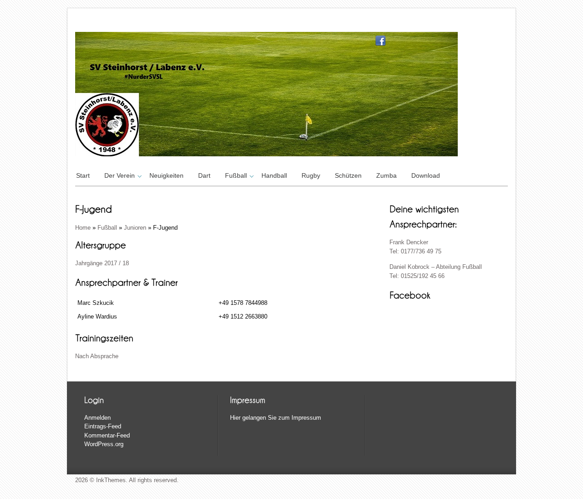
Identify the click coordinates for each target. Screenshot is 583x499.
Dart (204, 175)
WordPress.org (103, 444)
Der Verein (119, 175)
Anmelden (97, 417)
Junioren (135, 227)
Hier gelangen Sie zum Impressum (275, 417)
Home (83, 227)
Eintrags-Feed (102, 426)
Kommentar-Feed (107, 435)
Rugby (311, 175)
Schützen (348, 175)
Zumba (386, 175)
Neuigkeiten (166, 175)
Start (83, 175)
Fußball (236, 175)
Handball (274, 175)
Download (425, 175)
